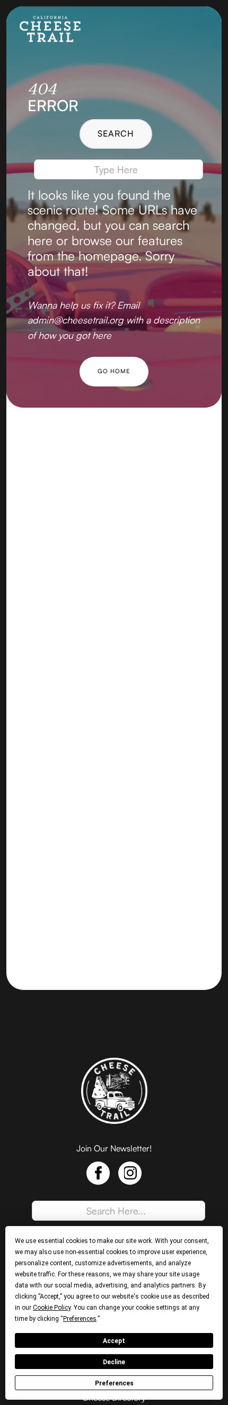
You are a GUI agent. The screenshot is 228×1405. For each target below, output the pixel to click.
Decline (114, 1362)
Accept (114, 1341)
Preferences (114, 1383)
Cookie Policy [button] (52, 1307)
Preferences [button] (80, 1318)
